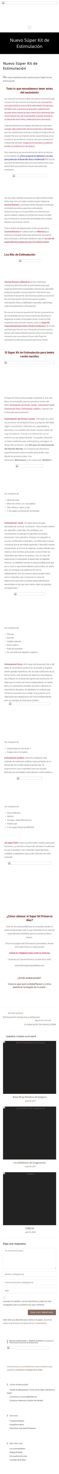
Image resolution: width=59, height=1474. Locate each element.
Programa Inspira (17, 1424)
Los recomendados (17, 1448)
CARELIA (29, 1228)
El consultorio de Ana (18, 1456)
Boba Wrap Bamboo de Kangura (29, 1096)
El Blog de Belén (16, 1452)
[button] (29, 27)
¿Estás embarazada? (29, 977)
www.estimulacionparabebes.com (29, 965)
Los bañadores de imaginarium (29, 1162)
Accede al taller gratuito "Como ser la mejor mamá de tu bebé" (31, 1391)
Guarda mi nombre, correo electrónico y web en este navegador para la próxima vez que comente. (27, 1303)
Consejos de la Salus (18, 1460)
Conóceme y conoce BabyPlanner (23, 1396)
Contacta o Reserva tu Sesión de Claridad (26, 1400)
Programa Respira (17, 1421)
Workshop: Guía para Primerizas (23, 1428)
